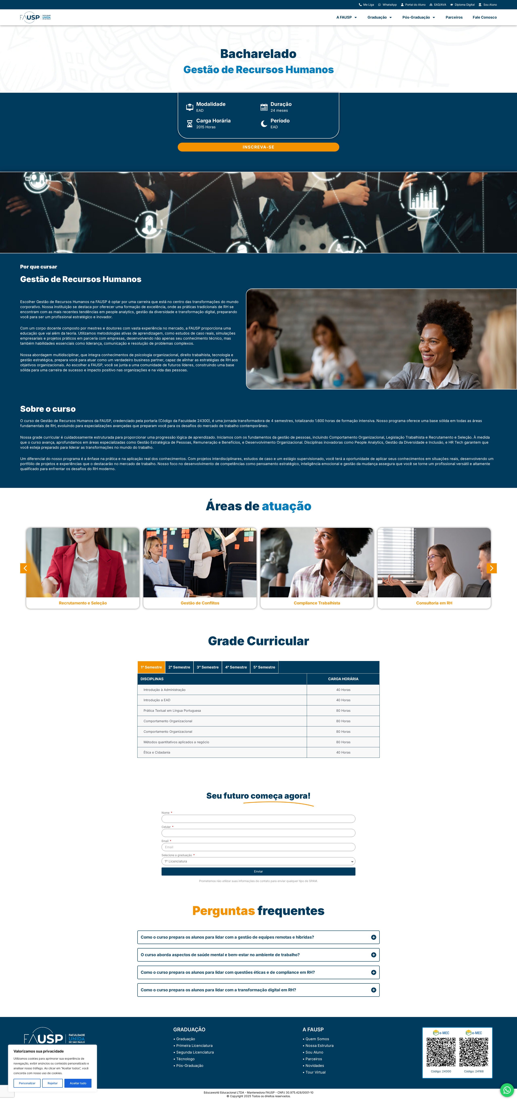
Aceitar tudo (78, 1083)
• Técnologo (184, 1059)
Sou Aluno (490, 4)
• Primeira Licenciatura (193, 1045)
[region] (52, 1068)
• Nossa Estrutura (318, 1045)
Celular (166, 826)
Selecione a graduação (177, 855)
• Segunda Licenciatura (193, 1052)
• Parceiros (312, 1059)
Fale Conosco (485, 17)
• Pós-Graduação (188, 1065)
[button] (25, 568)
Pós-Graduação (416, 17)
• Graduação (184, 1039)
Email (165, 841)
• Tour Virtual (314, 1072)
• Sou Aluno (313, 1052)
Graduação (377, 17)
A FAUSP (344, 17)
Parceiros (454, 17)
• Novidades (313, 1065)
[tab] (151, 667)
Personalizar (27, 1083)
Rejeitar (53, 1083)
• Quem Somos (316, 1039)
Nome (166, 812)
